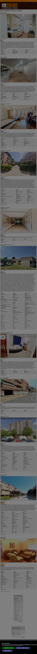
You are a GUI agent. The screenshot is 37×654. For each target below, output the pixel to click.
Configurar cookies (7, 650)
